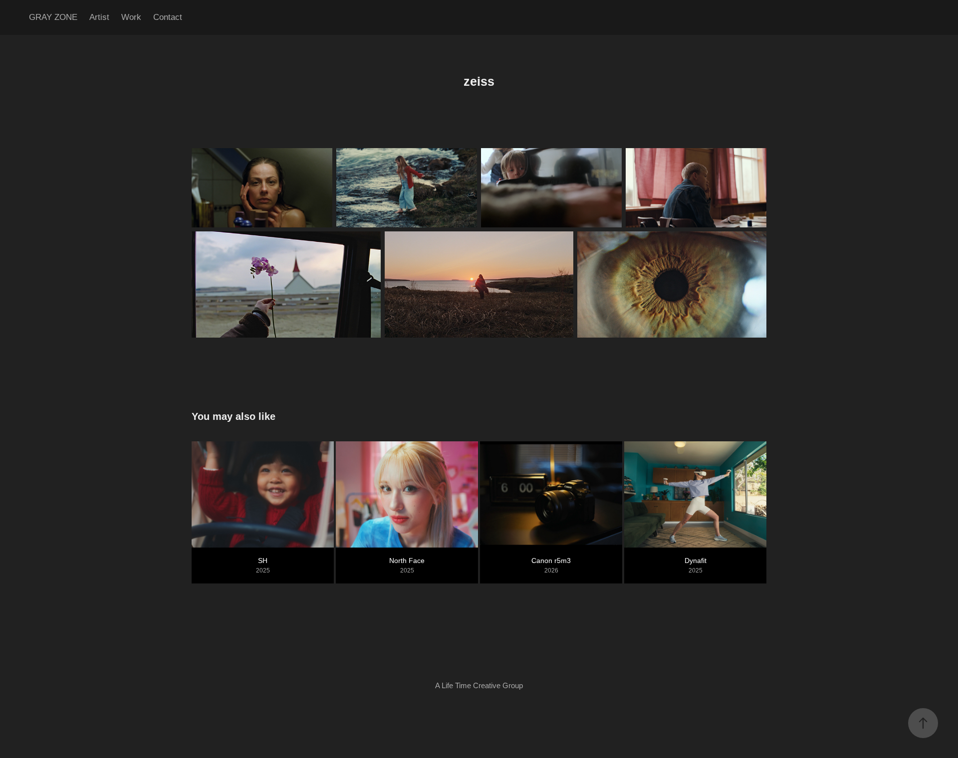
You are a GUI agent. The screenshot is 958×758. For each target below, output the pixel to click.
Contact (167, 17)
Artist (99, 17)
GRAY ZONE (53, 17)
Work (131, 17)
